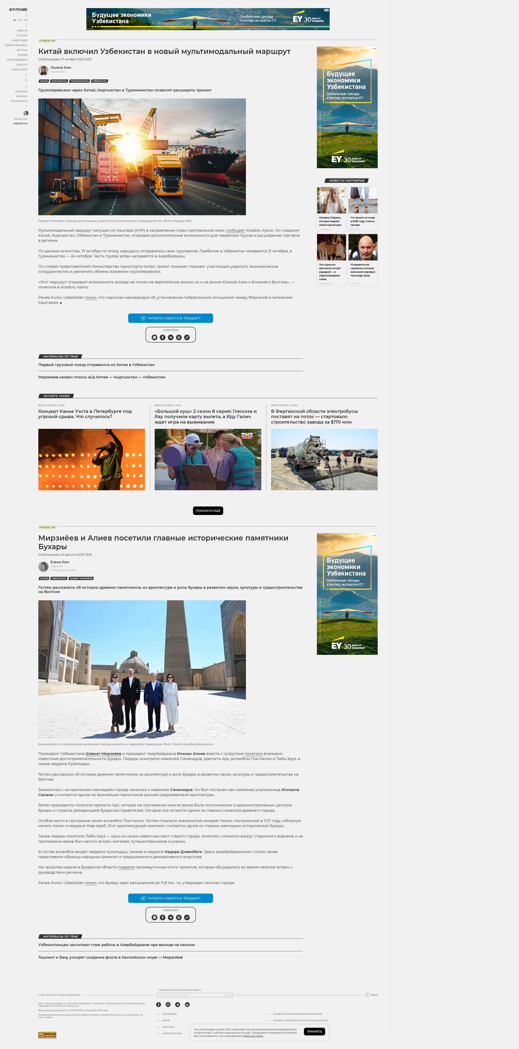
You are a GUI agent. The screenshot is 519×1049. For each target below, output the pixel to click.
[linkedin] (187, 1004)
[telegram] (177, 1004)
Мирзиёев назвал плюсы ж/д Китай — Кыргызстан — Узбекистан (101, 377)
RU (14, 20)
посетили (254, 753)
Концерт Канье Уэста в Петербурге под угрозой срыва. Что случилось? (85, 414)
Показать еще (208, 511)
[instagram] (168, 1004)
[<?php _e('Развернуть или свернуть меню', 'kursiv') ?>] (26, 113)
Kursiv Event (19, 69)
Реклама (21, 96)
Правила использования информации (297, 1014)
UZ (20, 20)
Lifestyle (21, 64)
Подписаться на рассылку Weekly (180, 990)
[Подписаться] (230, 995)
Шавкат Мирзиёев (81, 578)
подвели (126, 867)
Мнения (22, 55)
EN (25, 20)
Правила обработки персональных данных (300, 1020)
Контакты (168, 1027)
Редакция (21, 91)
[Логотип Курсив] (18, 9)
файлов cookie (253, 1035)
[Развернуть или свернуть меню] (26, 80)
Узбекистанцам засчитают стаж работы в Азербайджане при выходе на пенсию (116, 945)
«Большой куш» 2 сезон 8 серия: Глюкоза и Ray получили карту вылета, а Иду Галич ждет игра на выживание (206, 417)
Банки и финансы (16, 45)
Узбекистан (20, 123)
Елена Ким (59, 562)
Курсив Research (17, 60)
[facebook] (158, 1004)
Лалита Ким (60, 68)
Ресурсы (22, 50)
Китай (44, 81)
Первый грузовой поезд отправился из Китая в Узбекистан (96, 365)
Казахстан (20, 119)
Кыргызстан (59, 81)
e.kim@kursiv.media (62, 570)
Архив (166, 1020)
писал (90, 297)
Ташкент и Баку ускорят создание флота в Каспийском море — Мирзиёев (110, 957)
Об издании (169, 1014)
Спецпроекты (19, 101)
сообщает (235, 230)
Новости (22, 30)
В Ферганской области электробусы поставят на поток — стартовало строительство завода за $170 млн (314, 417)
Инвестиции (19, 40)
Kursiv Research (172, 1033)
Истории (22, 35)
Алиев (44, 578)
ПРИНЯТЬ (314, 1031)
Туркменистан (80, 81)
